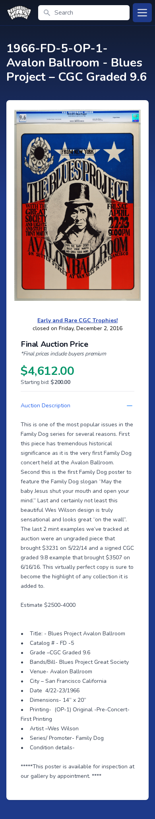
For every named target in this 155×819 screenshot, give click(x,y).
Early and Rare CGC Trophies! (77, 320)
